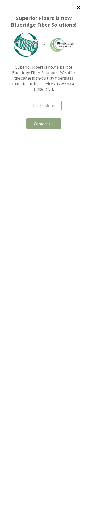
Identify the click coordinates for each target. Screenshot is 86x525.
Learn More (43, 105)
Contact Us (43, 123)
